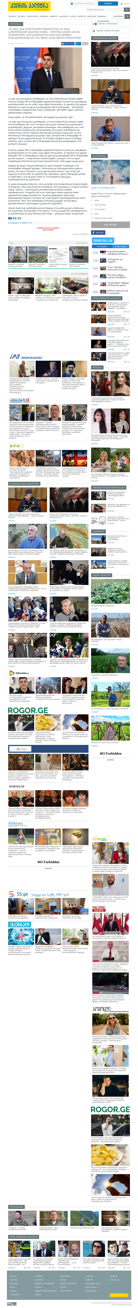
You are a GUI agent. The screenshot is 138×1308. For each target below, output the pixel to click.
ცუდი (97, 214)
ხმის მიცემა (110, 225)
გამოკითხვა (99, 156)
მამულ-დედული (102, 575)
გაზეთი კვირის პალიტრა (108, 31)
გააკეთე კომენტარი (80, 234)
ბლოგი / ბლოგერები (108, 24)
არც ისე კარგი (100, 205)
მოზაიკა (97, 367)
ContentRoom (79, 274)
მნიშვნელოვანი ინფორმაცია (109, 487)
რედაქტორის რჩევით (105, 38)
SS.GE (11, 243)
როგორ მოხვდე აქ (81, 243)
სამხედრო (98, 531)
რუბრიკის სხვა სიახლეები (24, 484)
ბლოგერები (16, 1207)
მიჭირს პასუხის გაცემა (104, 218)
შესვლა (126, 4)
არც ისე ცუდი (100, 209)
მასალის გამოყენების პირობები (121, 1305)
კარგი (97, 200)
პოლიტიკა (15, 24)
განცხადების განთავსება (84, 4)
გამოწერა (108, 4)
